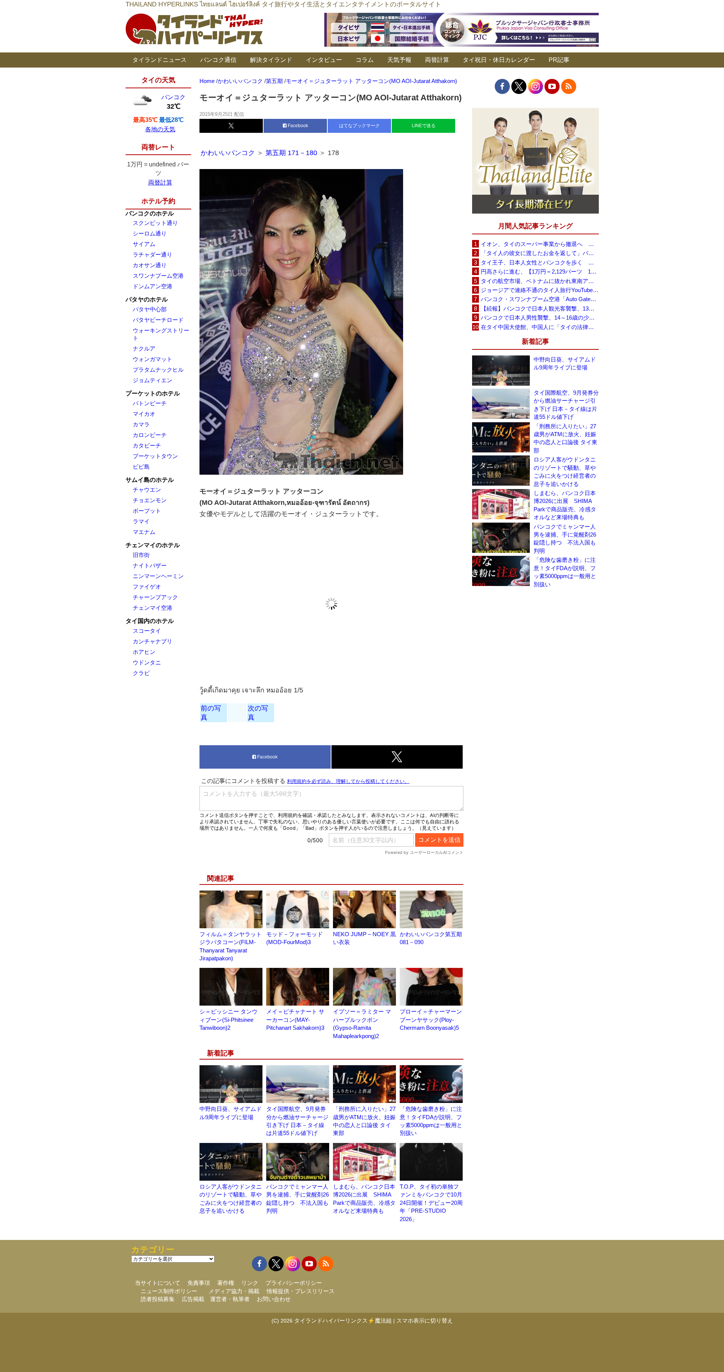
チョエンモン (150, 500)
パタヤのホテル (147, 299)
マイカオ (144, 414)
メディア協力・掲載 (234, 1291)
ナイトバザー (150, 565)
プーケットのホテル (153, 393)
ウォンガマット (152, 359)
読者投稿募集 (158, 1299)
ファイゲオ (147, 586)
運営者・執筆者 (230, 1299)
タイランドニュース (159, 60)
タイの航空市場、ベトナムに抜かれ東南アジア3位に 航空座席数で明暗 (539, 281)
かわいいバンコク (229, 153)
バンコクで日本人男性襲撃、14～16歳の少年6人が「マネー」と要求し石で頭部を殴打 (539, 317)
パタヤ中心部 (150, 309)
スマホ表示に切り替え (424, 1320)
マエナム (144, 532)
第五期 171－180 (291, 153)
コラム (365, 60)
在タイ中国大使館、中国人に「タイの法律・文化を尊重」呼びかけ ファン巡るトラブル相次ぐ (539, 327)
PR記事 (559, 60)
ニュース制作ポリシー (169, 1291)
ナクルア (144, 348)
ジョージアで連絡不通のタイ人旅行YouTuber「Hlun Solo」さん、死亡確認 (539, 290)
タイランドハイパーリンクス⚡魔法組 (343, 1320)
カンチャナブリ (152, 641)
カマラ (141, 424)
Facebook (297, 125)
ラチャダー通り (152, 254)
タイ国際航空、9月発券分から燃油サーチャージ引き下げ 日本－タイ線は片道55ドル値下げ (566, 404)
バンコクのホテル (150, 213)
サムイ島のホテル (150, 480)
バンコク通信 (218, 60)
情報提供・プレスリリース (300, 1291)
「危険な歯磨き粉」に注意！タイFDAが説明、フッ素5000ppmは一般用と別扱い (565, 572)
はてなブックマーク (359, 125)
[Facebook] (502, 86)
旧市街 (141, 555)
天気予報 (399, 60)
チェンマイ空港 (152, 607)
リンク (249, 1283)
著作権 (225, 1283)
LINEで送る (424, 125)
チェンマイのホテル (153, 545)
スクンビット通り (155, 223)
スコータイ (147, 631)
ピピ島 (141, 466)
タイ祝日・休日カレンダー (499, 60)
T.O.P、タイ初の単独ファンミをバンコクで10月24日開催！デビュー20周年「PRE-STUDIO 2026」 (431, 1202)
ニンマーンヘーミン (158, 576)
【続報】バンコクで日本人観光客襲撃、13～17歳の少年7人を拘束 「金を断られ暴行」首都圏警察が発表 (539, 308)
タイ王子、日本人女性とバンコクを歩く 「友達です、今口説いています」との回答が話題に (539, 262)
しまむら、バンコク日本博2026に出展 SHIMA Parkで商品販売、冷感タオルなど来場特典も (565, 505)
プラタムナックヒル (158, 369)
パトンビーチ (150, 403)
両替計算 (437, 60)
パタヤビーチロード (158, 320)
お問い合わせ (274, 1299)
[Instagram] (535, 86)
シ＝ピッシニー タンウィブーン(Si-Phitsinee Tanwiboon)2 (228, 1019)
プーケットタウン (155, 456)
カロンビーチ (150, 435)
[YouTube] (552, 86)
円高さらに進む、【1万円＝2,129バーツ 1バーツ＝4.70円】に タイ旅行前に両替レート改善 (539, 271)
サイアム (144, 244)
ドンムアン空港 (152, 286)
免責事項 (198, 1283)
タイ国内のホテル (150, 621)
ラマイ (141, 521)
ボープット (147, 511)
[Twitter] (518, 86)
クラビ (141, 673)
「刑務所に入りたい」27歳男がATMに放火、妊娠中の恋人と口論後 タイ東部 (565, 438)
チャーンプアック (155, 597)
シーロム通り (150, 233)
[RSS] (568, 86)
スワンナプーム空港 (158, 275)
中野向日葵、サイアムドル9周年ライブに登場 (565, 363)
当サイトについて (157, 1283)
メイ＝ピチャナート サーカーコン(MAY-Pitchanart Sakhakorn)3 (295, 1019)
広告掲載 (193, 1299)
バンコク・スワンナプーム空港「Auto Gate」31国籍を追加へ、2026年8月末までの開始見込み (539, 299)
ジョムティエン (152, 380)
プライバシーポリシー (293, 1283)
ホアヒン (144, 652)
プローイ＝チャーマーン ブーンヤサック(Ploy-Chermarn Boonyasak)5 (431, 1019)
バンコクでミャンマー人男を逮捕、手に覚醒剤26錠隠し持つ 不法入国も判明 (565, 538)
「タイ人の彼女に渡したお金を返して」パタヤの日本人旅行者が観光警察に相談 (539, 253)
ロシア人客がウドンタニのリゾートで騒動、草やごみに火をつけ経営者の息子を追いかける (565, 471)
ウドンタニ (147, 662)
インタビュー (324, 60)
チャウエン (147, 489)
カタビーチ (147, 445)
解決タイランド (271, 60)
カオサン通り (150, 265)
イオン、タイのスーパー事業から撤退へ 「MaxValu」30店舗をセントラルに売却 (539, 244)
